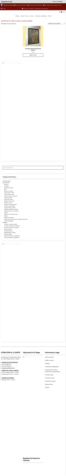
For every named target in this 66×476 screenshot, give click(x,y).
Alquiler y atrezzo (24, 16)
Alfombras (6, 186)
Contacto (32, 16)
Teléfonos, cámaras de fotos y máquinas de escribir (15, 219)
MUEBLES (5, 222)
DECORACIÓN (6, 182)
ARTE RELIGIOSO (7, 181)
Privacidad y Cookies (50, 381)
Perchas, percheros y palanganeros (12, 235)
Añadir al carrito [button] (32, 55)
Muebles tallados (8, 234)
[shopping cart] (62, 12)
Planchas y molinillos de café (10, 214)
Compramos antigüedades (41, 16)
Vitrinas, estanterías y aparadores (11, 237)
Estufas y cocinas (8, 202)
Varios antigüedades (8, 221)
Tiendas (49, 16)
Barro (5, 189)
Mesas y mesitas (8, 229)
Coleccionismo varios (9, 194)
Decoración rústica (8, 199)
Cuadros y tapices (8, 197)
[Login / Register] (60, 12)
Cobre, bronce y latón (9, 192)
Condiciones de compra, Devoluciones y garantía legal (52, 370)
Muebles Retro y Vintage (9, 232)
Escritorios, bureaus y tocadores (11, 227)
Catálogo (17, 16)
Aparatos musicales (8, 187)
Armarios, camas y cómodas (10, 224)
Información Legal (49, 378)
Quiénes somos (49, 384)
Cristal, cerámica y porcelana (10, 196)
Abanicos (6, 184)
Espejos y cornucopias (9, 201)
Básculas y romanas (8, 191)
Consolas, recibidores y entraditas (12, 225)
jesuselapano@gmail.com (8, 368)
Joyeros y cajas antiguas (9, 206)
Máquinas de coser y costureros (11, 211)
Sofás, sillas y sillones (9, 217)
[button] (1, 5)
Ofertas (6, 212)
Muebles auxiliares (8, 230)
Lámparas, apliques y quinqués (11, 209)
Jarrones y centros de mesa (10, 204)
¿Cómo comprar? (49, 357)
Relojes (5, 216)
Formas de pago (49, 374)
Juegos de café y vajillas (9, 207)
